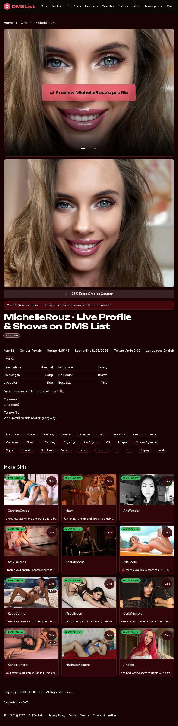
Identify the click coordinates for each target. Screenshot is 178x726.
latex (136, 434)
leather (66, 434)
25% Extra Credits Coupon (95, 295)
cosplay (144, 450)
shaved (31, 434)
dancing (50, 442)
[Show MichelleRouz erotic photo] (83, 148)
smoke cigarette (146, 442)
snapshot (101, 450)
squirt (10, 450)
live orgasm (90, 442)
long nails (12, 434)
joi (117, 450)
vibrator (66, 450)
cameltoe (12, 442)
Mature (123, 6)
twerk (161, 450)
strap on (27, 450)
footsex (83, 450)
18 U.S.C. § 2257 (14, 715)
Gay (170, 6)
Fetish (136, 6)
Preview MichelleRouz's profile (94, 94)
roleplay (123, 442)
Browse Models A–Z (16, 702)
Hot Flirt (57, 6)
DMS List (20, 6)
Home (8, 23)
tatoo (102, 434)
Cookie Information (104, 715)
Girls (44, 6)
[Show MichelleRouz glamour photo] (95, 148)
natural (152, 434)
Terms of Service (79, 715)
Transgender (153, 6)
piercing (49, 434)
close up (31, 442)
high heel (85, 434)
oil (108, 442)
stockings (119, 434)
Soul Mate (74, 6)
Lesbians (91, 6)
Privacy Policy (56, 715)
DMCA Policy (37, 715)
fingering (69, 442)
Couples (108, 6)
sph (129, 450)
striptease (47, 450)
